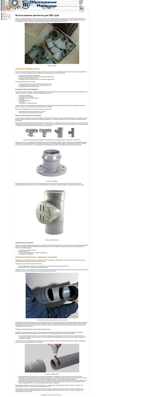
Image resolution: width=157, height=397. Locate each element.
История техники (6, 14)
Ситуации (5, 19)
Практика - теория (7, 17)
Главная (4, 13)
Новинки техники (6, 16)
